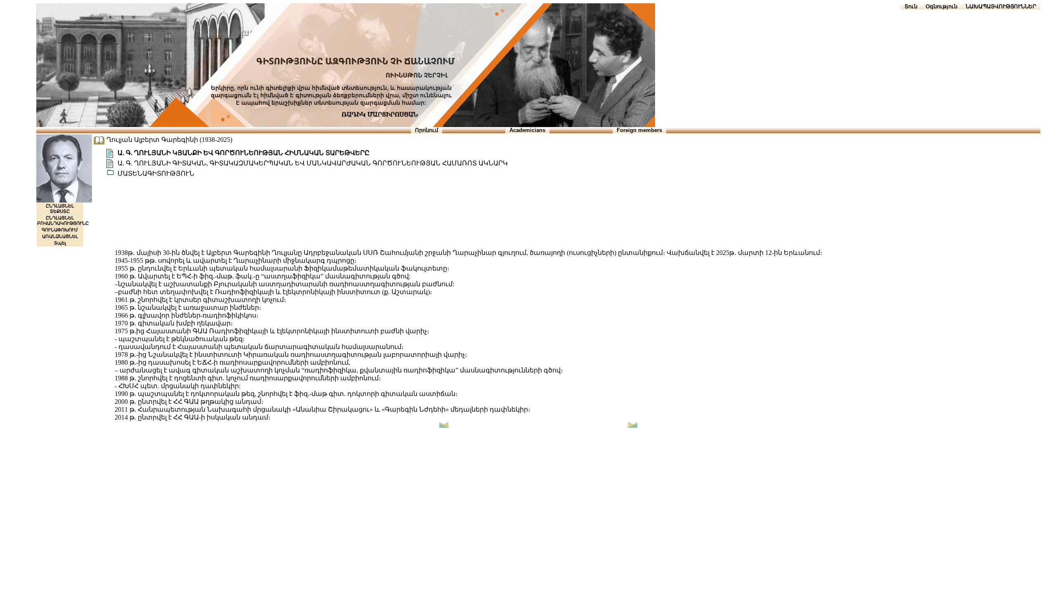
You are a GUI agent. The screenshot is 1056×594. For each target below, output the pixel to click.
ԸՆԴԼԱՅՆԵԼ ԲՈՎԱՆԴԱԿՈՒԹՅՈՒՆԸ (63, 220)
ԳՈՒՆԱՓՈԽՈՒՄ (60, 229)
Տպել (60, 242)
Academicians (527, 130)
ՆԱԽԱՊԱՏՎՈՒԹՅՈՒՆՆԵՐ (1001, 6)
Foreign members (639, 130)
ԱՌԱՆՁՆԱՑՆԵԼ (60, 236)
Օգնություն (941, 6)
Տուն (911, 6)
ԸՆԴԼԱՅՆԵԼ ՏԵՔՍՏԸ (60, 208)
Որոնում (426, 130)
